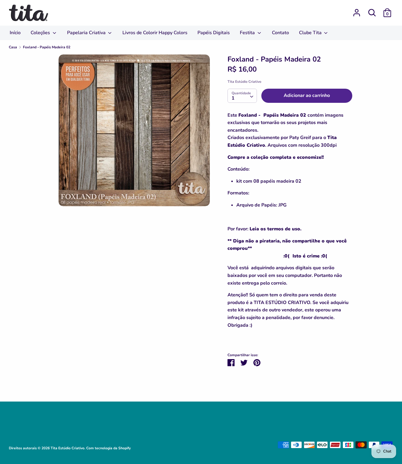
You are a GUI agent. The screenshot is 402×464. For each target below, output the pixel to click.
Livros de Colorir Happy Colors (154, 32)
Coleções (41, 32)
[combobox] (242, 96)
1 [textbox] (233, 98)
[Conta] (357, 10)
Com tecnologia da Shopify (108, 448)
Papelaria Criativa (87, 32)
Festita (248, 32)
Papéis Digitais (213, 32)
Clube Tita (311, 32)
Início (15, 32)
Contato (280, 32)
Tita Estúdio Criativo (244, 81)
